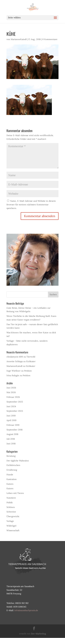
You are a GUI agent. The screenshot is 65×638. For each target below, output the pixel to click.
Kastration (11, 479)
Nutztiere (11, 497)
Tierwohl (30, 356)
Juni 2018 (11, 443)
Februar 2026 (13, 397)
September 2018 (14, 429)
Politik (9, 502)
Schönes (10, 507)
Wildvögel (11, 525)
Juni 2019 (11, 415)
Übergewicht (12, 516)
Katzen (9, 484)
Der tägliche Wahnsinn (17, 460)
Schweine (11, 511)
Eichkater (31, 361)
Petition (28, 370)
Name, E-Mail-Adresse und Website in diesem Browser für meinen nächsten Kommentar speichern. (31, 205)
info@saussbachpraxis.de (26, 610)
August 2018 (12, 434)
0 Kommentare (49, 39)
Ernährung (11, 469)
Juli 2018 (10, 439)
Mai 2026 (11, 392)
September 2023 (14, 411)
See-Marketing (38, 633)
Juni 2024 (11, 406)
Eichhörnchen (13, 465)
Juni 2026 (11, 387)
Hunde (9, 474)
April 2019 (11, 420)
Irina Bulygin (12, 375)
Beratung (11, 456)
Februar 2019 (12, 425)
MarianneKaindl (19, 39)
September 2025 (14, 401)
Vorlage (10, 521)
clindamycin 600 (14, 356)
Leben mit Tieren (15, 493)
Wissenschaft (12, 530)
